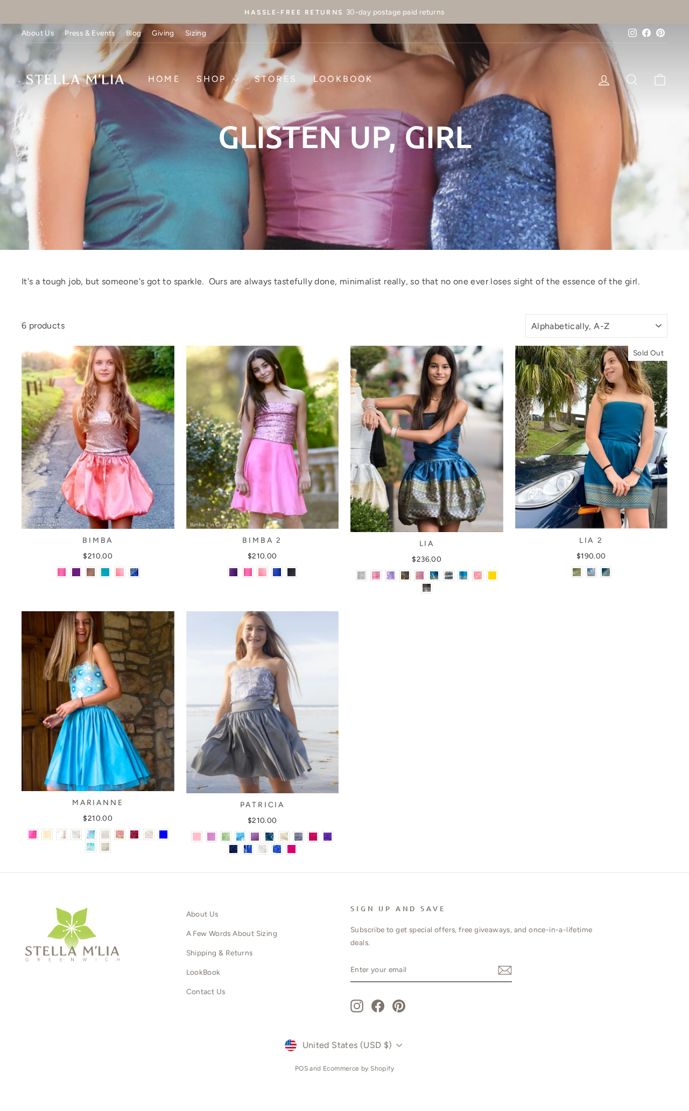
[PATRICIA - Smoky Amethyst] (255, 836)
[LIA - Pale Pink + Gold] (419, 575)
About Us (38, 33)
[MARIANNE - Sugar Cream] (47, 834)
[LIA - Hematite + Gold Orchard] (405, 575)
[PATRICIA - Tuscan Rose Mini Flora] (313, 836)
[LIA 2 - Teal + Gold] (606, 572)
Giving (163, 33)
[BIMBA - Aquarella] (105, 572)
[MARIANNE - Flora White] (76, 834)
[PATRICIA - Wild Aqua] (240, 836)
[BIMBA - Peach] (120, 572)
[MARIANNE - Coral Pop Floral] (120, 834)
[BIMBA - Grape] (76, 572)
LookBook (343, 79)
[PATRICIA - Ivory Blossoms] (284, 836)
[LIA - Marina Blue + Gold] (434, 575)
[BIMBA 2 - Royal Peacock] (277, 572)
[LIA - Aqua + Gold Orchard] (463, 575)
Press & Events (90, 33)
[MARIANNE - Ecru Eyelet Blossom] (149, 834)
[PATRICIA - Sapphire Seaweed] (248, 849)
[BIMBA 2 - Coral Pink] (248, 572)
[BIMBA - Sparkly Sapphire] (134, 572)
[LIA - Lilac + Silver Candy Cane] (390, 575)
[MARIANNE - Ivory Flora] (105, 847)
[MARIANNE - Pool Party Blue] (163, 834)
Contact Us (206, 991)
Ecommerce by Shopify (358, 1068)
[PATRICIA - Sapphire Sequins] (233, 849)
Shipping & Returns (219, 952)
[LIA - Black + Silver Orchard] (426, 588)
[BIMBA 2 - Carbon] (291, 572)
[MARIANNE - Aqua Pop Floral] (91, 834)
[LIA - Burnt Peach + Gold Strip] (478, 575)
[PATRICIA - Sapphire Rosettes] (277, 849)
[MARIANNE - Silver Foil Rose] (134, 834)
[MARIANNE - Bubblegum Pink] (32, 834)
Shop (213, 79)
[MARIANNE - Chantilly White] (62, 834)
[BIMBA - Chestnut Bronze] (91, 572)
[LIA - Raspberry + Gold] (376, 575)
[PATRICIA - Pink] (197, 836)
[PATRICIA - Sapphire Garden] (269, 836)
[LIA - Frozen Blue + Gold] (492, 575)
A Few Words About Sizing (232, 933)
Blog (134, 33)
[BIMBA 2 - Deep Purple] (233, 572)
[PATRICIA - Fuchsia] (291, 849)
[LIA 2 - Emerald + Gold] (577, 572)
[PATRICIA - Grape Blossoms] (327, 836)
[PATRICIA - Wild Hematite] (298, 836)
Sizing (195, 33)
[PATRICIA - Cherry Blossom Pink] (211, 836)
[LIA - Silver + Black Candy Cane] (449, 575)
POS (301, 1068)
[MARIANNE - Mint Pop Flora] (91, 847)
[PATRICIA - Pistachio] (226, 836)
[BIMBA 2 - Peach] (262, 572)
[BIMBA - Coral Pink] (62, 572)
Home (164, 79)
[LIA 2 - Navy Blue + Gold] (591, 572)
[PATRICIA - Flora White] (262, 849)
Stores (276, 79)
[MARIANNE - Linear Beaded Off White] (105, 834)
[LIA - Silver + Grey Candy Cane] (361, 575)
